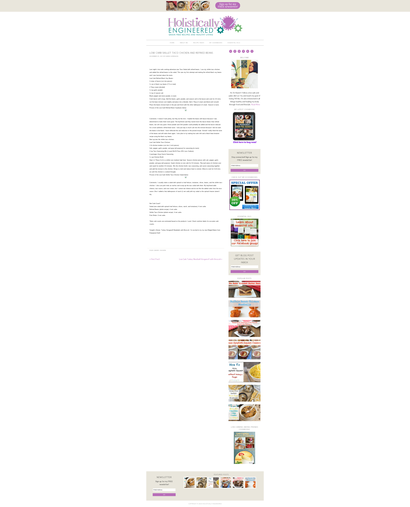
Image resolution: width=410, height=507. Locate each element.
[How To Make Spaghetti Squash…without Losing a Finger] (244, 372)
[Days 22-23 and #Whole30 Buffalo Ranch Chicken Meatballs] (244, 308)
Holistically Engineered (205, 25)
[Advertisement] (186, 62)
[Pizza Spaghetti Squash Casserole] (244, 349)
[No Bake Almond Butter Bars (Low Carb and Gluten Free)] (244, 289)
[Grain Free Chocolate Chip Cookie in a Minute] (244, 412)
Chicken (163, 250)
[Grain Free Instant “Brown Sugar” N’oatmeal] (244, 393)
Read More (255, 104)
